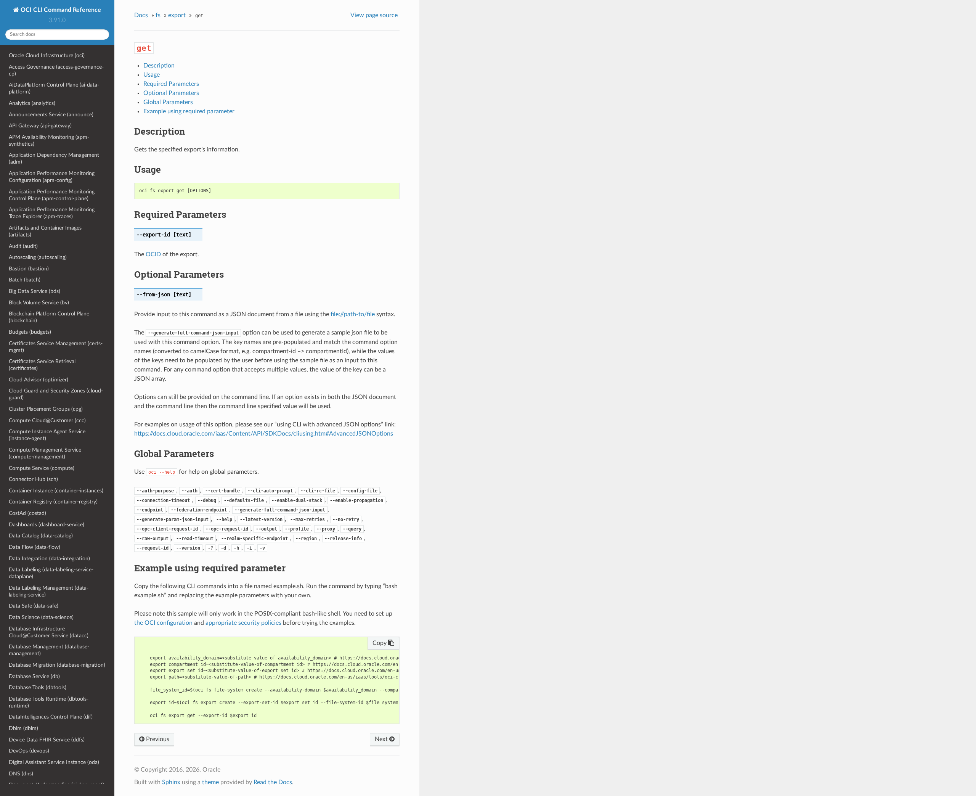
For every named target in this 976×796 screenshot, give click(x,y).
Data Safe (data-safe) (33, 606)
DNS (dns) (21, 774)
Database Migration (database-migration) (57, 665)
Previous (156, 739)
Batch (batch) (24, 280)
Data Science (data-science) (41, 617)
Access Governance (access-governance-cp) (56, 70)
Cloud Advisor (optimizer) (38, 380)
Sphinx (171, 782)
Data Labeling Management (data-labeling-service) (48, 591)
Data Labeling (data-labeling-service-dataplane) (51, 573)
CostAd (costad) (27, 513)
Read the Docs (273, 782)
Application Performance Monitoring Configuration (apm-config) (52, 176)
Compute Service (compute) (41, 468)
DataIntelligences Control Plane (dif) (51, 717)
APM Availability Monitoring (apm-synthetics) (49, 140)
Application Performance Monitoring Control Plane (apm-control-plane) (52, 195)
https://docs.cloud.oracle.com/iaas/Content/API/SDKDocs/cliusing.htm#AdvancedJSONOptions (263, 434)
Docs (141, 15)
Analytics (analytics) (32, 103)
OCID (153, 254)
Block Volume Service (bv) (39, 303)
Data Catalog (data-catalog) (41, 536)
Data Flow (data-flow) (34, 547)
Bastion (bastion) (29, 269)
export (177, 15)
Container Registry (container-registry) (53, 502)
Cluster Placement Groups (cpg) (46, 409)
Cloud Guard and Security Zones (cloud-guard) (56, 394)
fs (158, 15)
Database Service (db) (34, 676)
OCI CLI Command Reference (60, 10)
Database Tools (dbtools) (37, 687)
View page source (374, 15)
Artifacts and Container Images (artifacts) (45, 231)
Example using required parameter (188, 111)
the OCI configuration (163, 623)
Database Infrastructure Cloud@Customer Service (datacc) (48, 632)
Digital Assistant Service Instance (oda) (54, 762)
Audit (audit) (23, 246)
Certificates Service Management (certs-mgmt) (56, 347)
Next (382, 739)
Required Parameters (171, 84)
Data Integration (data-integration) (49, 558)
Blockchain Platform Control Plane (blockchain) (49, 317)
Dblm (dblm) (23, 728)
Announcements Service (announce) (51, 114)
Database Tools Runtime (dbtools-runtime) (48, 702)
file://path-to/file (353, 314)
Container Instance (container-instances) (56, 491)
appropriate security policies (243, 623)
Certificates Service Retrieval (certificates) (42, 365)
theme (210, 782)
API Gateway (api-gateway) (40, 126)
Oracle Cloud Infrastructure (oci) (47, 55)
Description (159, 66)
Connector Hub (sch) (33, 479)
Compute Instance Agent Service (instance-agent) (47, 435)
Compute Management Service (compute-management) (45, 453)
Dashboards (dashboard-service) (46, 524)
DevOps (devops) (29, 751)
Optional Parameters (171, 93)
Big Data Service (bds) (34, 291)
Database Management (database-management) (49, 650)
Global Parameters (168, 102)
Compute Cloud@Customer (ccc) (47, 420)
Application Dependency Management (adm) (54, 158)
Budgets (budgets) (30, 332)
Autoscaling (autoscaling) (38, 257)
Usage (151, 75)
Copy (380, 643)
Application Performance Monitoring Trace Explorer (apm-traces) (52, 213)
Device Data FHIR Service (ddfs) (47, 740)
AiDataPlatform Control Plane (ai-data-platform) (54, 88)
